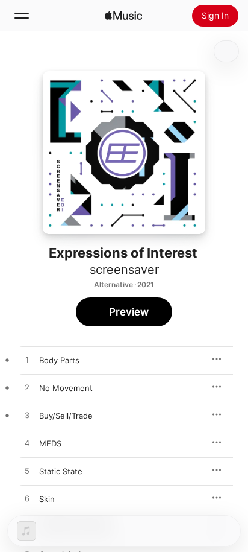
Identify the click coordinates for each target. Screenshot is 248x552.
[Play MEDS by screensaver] (27, 443)
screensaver (124, 269)
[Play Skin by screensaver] (27, 498)
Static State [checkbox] (60, 471)
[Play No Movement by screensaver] (27, 387)
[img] (123, 15)
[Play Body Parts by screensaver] (27, 360)
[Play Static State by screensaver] (27, 471)
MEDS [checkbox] (50, 443)
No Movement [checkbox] (66, 388)
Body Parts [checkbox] (59, 360)
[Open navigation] (21, 15)
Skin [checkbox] (47, 499)
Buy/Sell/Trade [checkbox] (66, 415)
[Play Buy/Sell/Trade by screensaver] (27, 415)
